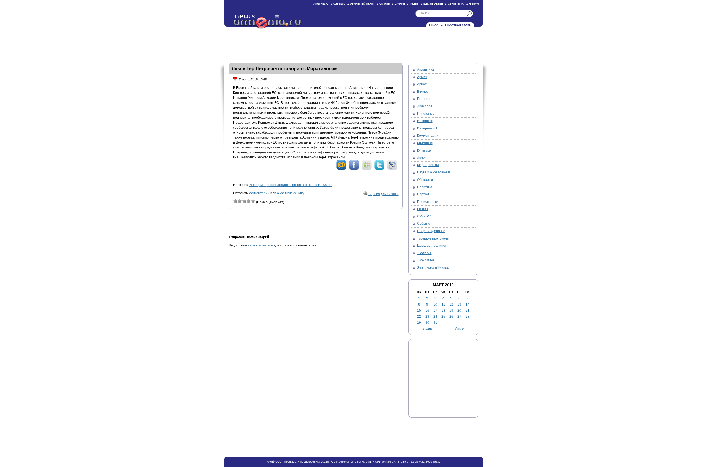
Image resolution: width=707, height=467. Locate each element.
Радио (414, 3)
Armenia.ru (320, 3)
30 (427, 323)
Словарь (339, 3)
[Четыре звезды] (248, 201)
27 (459, 317)
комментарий (259, 193)
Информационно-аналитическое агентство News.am (290, 185)
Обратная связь (458, 25)
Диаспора (424, 106)
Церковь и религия (431, 246)
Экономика (425, 260)
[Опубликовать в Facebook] (354, 169)
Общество (425, 180)
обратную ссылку (290, 193)
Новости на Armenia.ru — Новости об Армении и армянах (268, 21)
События (424, 223)
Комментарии (428, 135)
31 (435, 323)
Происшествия (428, 202)
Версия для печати (383, 194)
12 (451, 304)
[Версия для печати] (365, 194)
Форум (474, 3)
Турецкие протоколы (433, 238)
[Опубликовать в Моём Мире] (341, 169)
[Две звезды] (240, 201)
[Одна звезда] (235, 201)
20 (459, 310)
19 (451, 310)
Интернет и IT (428, 128)
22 (419, 317)
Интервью (425, 121)
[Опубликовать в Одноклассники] (367, 169)
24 (435, 317)
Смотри (384, 3)
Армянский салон (362, 3)
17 (435, 310)
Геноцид (423, 99)
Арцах (422, 84)
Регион (422, 209)
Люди (421, 158)
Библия (400, 3)
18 (443, 310)
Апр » (459, 329)
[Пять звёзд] (253, 201)
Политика (424, 187)
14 (467, 304)
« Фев (427, 329)
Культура (424, 150)
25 (443, 317)
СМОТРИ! (424, 216)
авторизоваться (260, 245)
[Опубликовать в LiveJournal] (392, 169)
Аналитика (425, 69)
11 (443, 304)
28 (467, 317)
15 (419, 310)
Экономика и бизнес (433, 268)
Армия (422, 77)
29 (419, 323)
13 (459, 304)
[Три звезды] (244, 201)
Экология (424, 253)
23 (427, 317)
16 (427, 310)
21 (467, 310)
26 (451, 317)
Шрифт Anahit (433, 3)
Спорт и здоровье (431, 231)
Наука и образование (434, 172)
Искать (469, 13)
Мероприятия (428, 165)
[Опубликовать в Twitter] (379, 169)
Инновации (426, 114)
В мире (422, 92)
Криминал (425, 143)
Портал (423, 194)
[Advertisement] (353, 43)
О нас (433, 25)
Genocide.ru (456, 3)
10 (435, 304)
